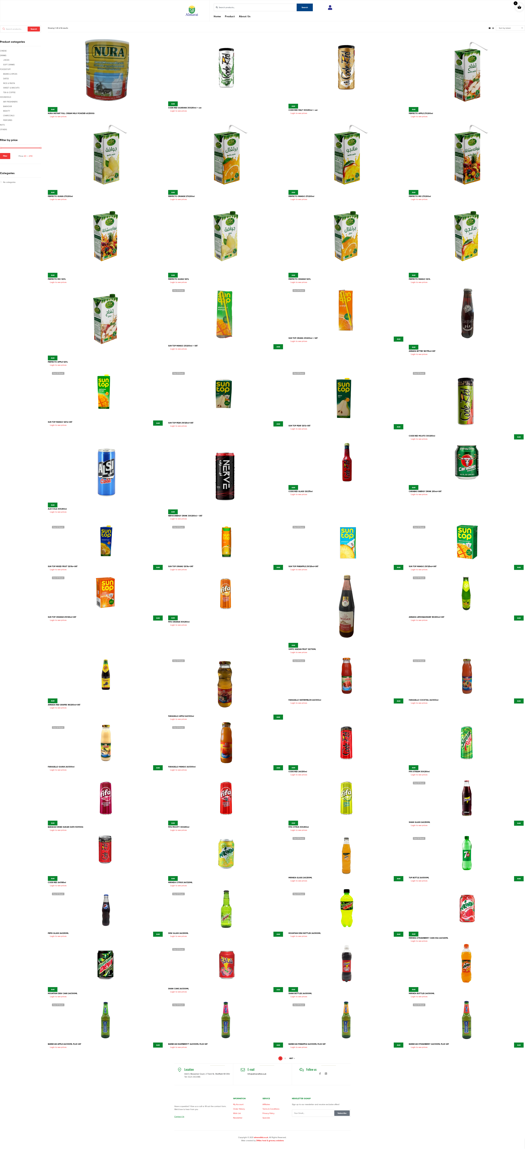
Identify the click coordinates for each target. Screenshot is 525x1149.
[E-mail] (243, 1070)
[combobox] (255, 7)
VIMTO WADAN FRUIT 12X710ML (302, 649)
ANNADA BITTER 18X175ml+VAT (422, 351)
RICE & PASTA (9, 83)
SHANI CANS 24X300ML (178, 988)
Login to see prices (58, 116)
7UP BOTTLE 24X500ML (419, 877)
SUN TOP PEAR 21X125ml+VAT (180, 423)
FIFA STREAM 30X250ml (419, 771)
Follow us (311, 1069)
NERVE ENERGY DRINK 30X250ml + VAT (185, 515)
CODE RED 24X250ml (297, 771)
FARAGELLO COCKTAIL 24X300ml (423, 700)
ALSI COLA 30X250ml (57, 509)
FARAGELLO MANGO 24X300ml (182, 766)
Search (34, 29)
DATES (6, 78)
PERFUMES (7, 120)
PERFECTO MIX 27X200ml (420, 196)
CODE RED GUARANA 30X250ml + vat (184, 107)
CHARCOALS (8, 115)
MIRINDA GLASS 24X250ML (300, 877)
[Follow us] (301, 1070)
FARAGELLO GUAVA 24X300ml (61, 766)
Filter (5, 156)
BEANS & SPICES (10, 74)
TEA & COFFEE (9, 92)
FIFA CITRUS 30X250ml (298, 827)
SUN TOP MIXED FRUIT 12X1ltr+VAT (63, 566)
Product (230, 16)
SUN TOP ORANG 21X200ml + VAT (303, 338)
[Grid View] (489, 28)
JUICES (6, 60)
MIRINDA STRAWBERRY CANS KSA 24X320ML (428, 938)
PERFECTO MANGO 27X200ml (301, 196)
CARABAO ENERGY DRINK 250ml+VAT (425, 491)
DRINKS (3, 55)
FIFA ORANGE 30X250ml (178, 622)
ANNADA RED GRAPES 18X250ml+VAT (64, 704)
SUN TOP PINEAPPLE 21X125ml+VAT (303, 566)
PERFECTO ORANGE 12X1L (299, 279)
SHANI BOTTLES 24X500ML (300, 993)
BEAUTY (6, 111)
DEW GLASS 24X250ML (178, 933)
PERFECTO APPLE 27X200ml (421, 113)
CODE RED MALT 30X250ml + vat (302, 110)
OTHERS (3, 129)
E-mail (251, 1069)
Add (278, 347)
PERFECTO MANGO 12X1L (419, 279)
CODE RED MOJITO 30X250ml (422, 436)
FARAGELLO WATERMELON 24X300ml (304, 700)
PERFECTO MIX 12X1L (57, 279)
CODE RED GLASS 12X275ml (300, 491)
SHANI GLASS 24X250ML (419, 822)
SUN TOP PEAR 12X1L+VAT (299, 425)
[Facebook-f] (320, 1073)
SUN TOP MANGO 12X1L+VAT (60, 422)
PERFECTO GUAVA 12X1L (178, 279)
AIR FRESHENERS (10, 101)
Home (217, 16)
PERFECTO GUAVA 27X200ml (60, 196)
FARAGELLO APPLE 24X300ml (181, 716)
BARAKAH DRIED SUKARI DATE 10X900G (65, 827)
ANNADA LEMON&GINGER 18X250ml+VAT (426, 617)
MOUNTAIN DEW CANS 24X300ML (62, 993)
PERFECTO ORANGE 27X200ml (181, 196)
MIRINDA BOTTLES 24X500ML (421, 993)
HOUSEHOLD (5, 97)
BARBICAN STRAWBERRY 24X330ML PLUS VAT (429, 1044)
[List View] (493, 28)
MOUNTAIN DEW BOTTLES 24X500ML (304, 933)
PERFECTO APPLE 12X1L (58, 362)
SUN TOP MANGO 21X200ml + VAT (183, 345)
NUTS (2, 125)
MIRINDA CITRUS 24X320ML (180, 882)
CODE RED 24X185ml (57, 882)
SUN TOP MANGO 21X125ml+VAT (423, 566)
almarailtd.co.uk (261, 1137)
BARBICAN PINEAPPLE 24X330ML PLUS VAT (307, 1044)
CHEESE (3, 51)
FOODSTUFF (5, 69)
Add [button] (52, 109)
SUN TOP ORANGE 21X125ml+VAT (62, 617)
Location (189, 1069)
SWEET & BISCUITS (11, 88)
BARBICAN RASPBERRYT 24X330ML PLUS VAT (188, 1044)
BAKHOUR (7, 106)
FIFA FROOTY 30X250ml (178, 827)
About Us (244, 16)
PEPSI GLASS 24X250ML (58, 933)
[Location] (179, 1070)
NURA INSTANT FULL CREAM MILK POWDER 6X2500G (71, 113)
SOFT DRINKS (9, 64)
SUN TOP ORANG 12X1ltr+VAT (180, 566)
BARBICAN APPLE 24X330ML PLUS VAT (64, 1044)
